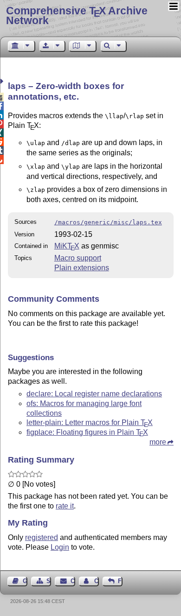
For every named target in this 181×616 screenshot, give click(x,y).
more (157, 442)
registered (41, 537)
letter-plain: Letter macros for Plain (89, 422)
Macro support (77, 258)
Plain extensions (81, 268)
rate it (65, 506)
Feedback (120, 581)
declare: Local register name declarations (94, 394)
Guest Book (25, 581)
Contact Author (96, 581)
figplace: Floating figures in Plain (87, 432)
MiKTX (66, 246)
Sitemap (48, 581)
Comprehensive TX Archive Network (77, 15)
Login (60, 547)
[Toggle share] (3, 81)
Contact (73, 581)
